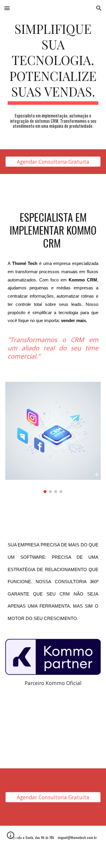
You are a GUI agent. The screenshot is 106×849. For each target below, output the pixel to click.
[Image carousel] (53, 437)
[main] (53, 62)
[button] (7, 8)
